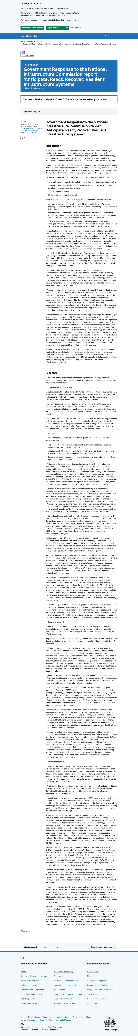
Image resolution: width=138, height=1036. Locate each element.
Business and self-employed (32, 980)
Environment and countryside (66, 980)
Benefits (24, 971)
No (59, 947)
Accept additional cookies (32, 28)
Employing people (61, 976)
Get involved (92, 1003)
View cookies (76, 28)
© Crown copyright (109, 1030)
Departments (92, 971)
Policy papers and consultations (100, 990)
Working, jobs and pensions (65, 1003)
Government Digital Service (60, 1020)
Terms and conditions (82, 1017)
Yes (47, 947)
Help (23, 1017)
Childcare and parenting (31, 985)
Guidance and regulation (97, 980)
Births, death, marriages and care (34, 976)
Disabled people (27, 999)
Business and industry (35, 41)
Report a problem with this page (102, 947)
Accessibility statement (53, 1017)
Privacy (29, 1017)
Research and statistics (97, 985)
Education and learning (63, 971)
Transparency (92, 994)
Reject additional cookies (57, 28)
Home (23, 41)
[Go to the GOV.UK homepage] (29, 36)
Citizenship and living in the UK (33, 990)
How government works (97, 999)
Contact (67, 1017)
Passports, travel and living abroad (68, 994)
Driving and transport (29, 1003)
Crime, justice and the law (31, 994)
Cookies (37, 1017)
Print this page (29, 138)
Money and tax (60, 990)
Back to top (26, 931)
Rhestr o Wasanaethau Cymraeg (34, 1020)
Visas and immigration (63, 999)
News (89, 976)
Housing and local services (65, 985)
